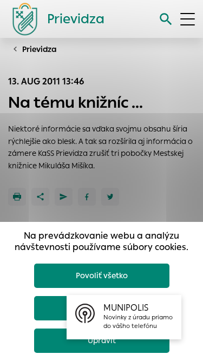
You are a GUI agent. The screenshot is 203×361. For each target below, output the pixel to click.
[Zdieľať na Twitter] (110, 197)
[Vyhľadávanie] (166, 19)
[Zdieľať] (40, 197)
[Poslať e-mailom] (64, 197)
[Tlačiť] (17, 197)
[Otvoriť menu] (187, 19)
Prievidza (39, 49)
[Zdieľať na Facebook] (87, 197)
